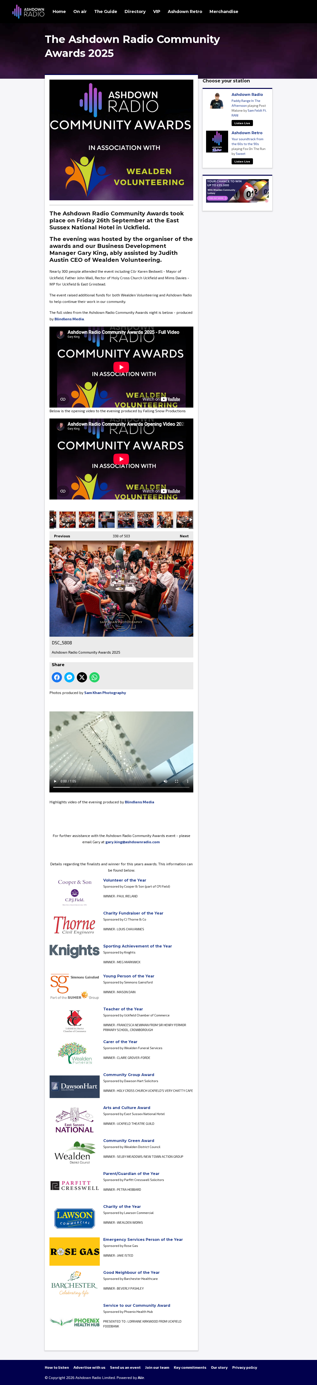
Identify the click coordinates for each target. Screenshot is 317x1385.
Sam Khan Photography (105, 692)
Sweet (241, 154)
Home (59, 11)
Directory (135, 11)
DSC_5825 (67, 520)
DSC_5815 (106, 520)
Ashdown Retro (185, 11)
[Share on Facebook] (57, 677)
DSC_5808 (126, 520)
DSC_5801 (145, 520)
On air (80, 11)
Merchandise (224, 11)
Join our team (157, 1367)
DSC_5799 (165, 520)
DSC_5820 (87, 520)
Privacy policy (244, 1367)
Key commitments (190, 1367)
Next (182, 536)
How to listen (57, 1367)
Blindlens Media (69, 319)
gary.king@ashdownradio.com (132, 842)
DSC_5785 (184, 520)
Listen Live (242, 123)
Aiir (141, 1377)
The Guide (105, 11)
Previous (59, 536)
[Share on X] (82, 677)
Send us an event (125, 1367)
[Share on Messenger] (69, 677)
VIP (156, 11)
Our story (219, 1367)
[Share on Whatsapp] (94, 677)
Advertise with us (89, 1367)
